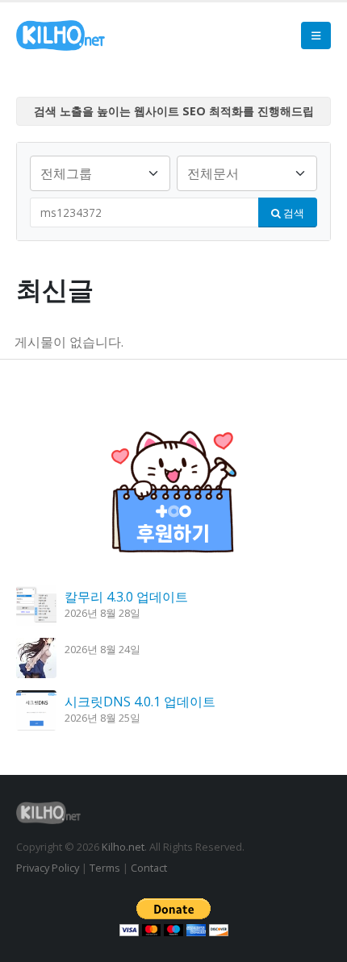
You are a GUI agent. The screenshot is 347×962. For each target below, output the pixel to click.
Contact (149, 867)
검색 (292, 213)
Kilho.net (123, 846)
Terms (105, 867)
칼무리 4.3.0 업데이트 (126, 597)
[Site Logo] (60, 35)
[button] (316, 35)
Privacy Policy (47, 867)
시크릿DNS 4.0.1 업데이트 (140, 701)
